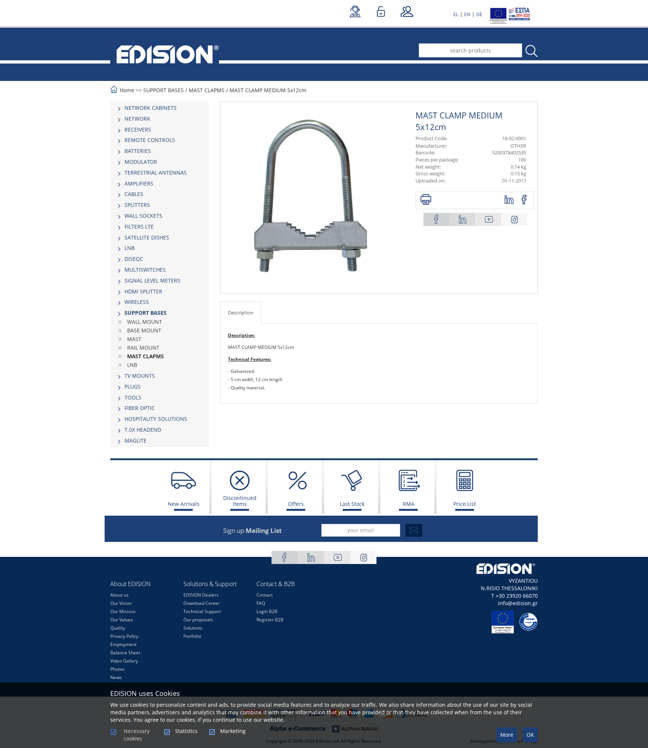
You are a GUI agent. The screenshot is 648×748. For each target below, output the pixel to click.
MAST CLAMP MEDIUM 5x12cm (268, 90)
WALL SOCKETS (143, 215)
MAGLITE (135, 440)
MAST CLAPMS (207, 90)
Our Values (121, 619)
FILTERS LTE (139, 226)
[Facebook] (436, 219)
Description (241, 312)
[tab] (159, 107)
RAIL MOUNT (143, 347)
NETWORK (137, 118)
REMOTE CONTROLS (149, 140)
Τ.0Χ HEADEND (142, 429)
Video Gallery (124, 661)
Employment (123, 644)
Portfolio (192, 636)
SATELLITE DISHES (146, 237)
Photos (117, 669)
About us (119, 595)
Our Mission (122, 611)
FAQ (260, 603)
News (116, 677)
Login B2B (267, 611)
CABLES (133, 193)
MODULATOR (140, 161)
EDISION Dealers (201, 595)
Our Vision (121, 603)
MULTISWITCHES (145, 269)
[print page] (426, 200)
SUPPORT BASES (163, 90)
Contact (264, 595)
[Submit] (413, 530)
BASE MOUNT (144, 330)
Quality (117, 628)
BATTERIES (137, 150)
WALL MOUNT (144, 321)
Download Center (201, 603)
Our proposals (198, 619)
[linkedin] (509, 200)
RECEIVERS (137, 129)
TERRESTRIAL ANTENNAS (155, 172)
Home (127, 90)
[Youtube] (488, 219)
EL (455, 14)
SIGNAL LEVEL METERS (152, 280)
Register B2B (270, 619)
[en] (164, 53)
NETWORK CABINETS (150, 107)
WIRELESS (136, 301)
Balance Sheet (125, 652)
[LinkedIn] (462, 219)
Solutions (192, 628)
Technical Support (202, 611)
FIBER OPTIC (139, 407)
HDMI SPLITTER (143, 291)
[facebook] (524, 200)
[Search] (531, 51)
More (506, 734)
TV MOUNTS (139, 375)
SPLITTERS (137, 204)
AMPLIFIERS (138, 183)
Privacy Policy (124, 636)
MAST (134, 339)
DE (479, 14)
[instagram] (514, 219)
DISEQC (133, 258)
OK (530, 734)
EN (467, 14)
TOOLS (132, 397)
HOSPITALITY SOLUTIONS (155, 418)
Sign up (252, 530)
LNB (129, 247)
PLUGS (132, 386)
